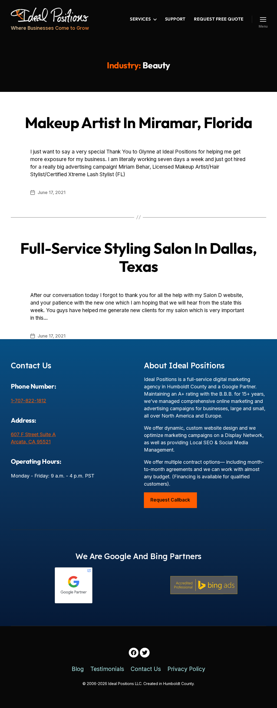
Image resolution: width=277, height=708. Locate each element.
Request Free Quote (219, 19)
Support (175, 19)
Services (140, 19)
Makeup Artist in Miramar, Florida (138, 122)
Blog (78, 669)
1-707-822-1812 (28, 400)
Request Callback (170, 500)
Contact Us (146, 669)
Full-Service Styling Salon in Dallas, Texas (138, 257)
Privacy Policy (186, 669)
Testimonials (107, 669)
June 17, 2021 (51, 192)
